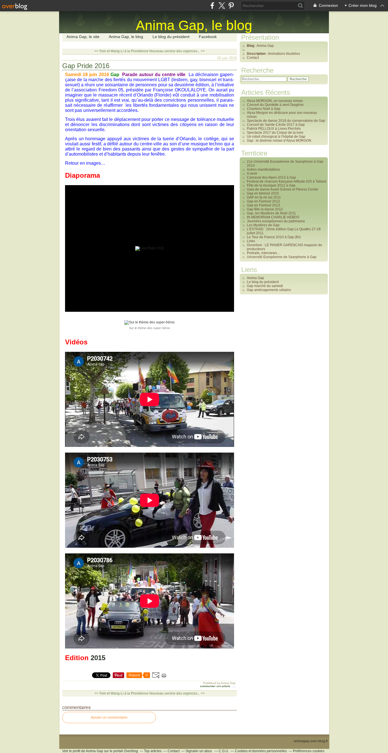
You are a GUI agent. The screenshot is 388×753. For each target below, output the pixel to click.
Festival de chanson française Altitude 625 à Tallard (286, 181)
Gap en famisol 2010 (263, 193)
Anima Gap (255, 278)
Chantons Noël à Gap (263, 109)
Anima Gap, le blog (126, 36)
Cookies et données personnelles (261, 751)
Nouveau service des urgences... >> (177, 51)
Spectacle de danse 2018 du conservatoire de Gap (286, 121)
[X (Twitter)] (221, 5)
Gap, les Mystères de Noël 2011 (271, 213)
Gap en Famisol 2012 (263, 201)
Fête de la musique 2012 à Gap (271, 185)
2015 (98, 658)
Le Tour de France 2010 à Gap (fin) (274, 237)
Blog (250, 46)
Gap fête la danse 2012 (265, 209)
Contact (253, 58)
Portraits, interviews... (263, 253)
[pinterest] (231, 5)
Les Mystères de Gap (263, 225)
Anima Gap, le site (82, 36)
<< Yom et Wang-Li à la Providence (121, 51)
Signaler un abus (199, 751)
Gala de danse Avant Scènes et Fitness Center (282, 189)
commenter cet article (215, 686)
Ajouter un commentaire (109, 717)
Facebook (208, 36)
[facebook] (212, 5)
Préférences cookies (308, 751)
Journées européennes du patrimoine (276, 221)
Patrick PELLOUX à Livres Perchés (274, 129)
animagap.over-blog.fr (311, 741)
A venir (252, 173)
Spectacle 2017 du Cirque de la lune (275, 133)
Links (251, 241)
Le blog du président (171, 36)
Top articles (153, 751)
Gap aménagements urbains (269, 290)
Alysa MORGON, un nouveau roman (275, 101)
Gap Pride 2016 (85, 66)
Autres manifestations (263, 169)
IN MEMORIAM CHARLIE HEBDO (273, 217)
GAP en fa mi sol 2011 (264, 197)
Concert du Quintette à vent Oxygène (275, 105)
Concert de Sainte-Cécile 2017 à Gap (276, 125)
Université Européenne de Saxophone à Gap (281, 257)
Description (256, 54)
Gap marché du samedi (265, 286)
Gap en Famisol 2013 (263, 205)
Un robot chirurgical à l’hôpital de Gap (276, 137)
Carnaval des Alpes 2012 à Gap (271, 177)
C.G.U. (224, 751)
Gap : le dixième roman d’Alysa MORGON (279, 141)
